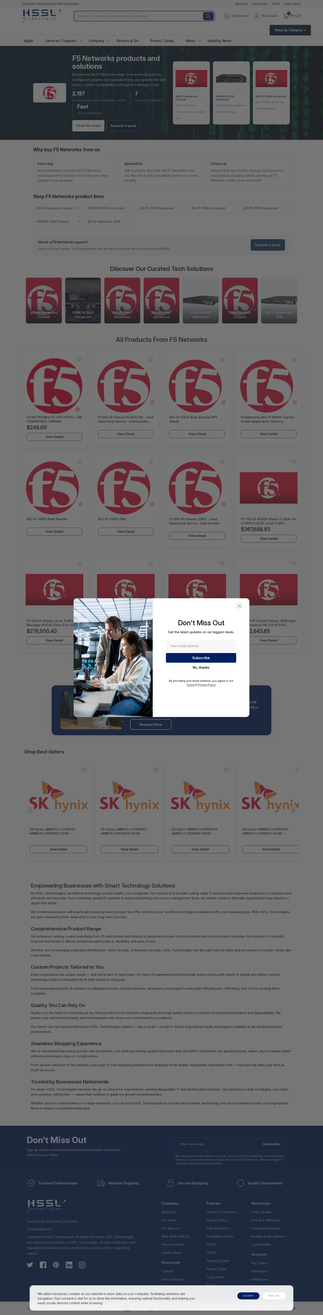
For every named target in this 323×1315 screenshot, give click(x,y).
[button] (239, 606)
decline (273, 1296)
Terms (190, 684)
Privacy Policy (207, 684)
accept (248, 1296)
